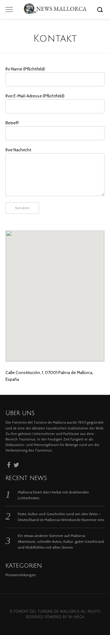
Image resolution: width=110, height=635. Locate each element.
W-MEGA (76, 617)
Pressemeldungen (21, 575)
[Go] (101, 9)
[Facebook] (9, 464)
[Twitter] (16, 464)
